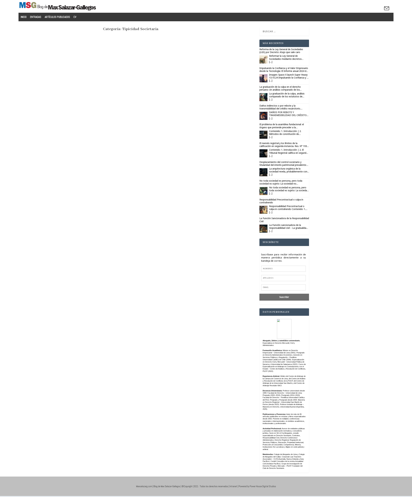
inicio (24, 17)
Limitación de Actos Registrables (178, 368)
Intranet (233, 486)
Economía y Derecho (173, 205)
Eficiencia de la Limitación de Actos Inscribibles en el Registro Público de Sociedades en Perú (172, 361)
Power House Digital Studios (263, 486)
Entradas (35, 17)
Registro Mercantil (212, 205)
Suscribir (284, 297)
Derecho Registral (154, 205)
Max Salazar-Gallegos (120, 205)
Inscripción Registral (193, 205)
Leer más (114, 220)
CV (75, 17)
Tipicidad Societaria (231, 205)
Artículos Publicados (57, 17)
